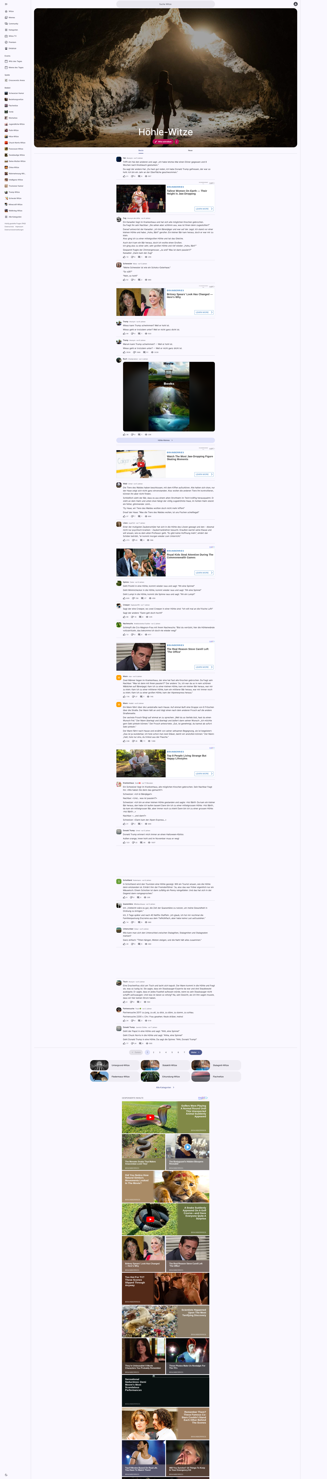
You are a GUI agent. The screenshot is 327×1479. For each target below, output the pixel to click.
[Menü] (6, 4)
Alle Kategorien (163, 1087)
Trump (125, 321)
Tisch (125, 982)
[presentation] (118, 159)
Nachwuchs (128, 623)
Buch (125, 359)
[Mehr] (177, 141)
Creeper (126, 605)
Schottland (127, 880)
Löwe (125, 523)
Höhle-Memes (164, 440)
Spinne (126, 582)
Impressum (19, 227)
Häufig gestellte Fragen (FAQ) (15, 223)
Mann (125, 676)
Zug (124, 218)
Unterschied (128, 929)
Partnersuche (128, 1008)
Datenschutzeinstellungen (14, 230)
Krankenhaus (128, 783)
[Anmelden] (295, 4)
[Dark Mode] (6, 1474)
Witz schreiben (165, 141)
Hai (124, 158)
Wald (125, 484)
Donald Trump (129, 830)
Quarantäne (128, 904)
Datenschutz (9, 227)
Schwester (127, 263)
